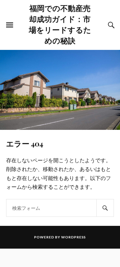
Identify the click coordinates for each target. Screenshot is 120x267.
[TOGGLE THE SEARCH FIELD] (110, 25)
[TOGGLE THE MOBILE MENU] (9, 25)
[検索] (105, 208)
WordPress (73, 237)
